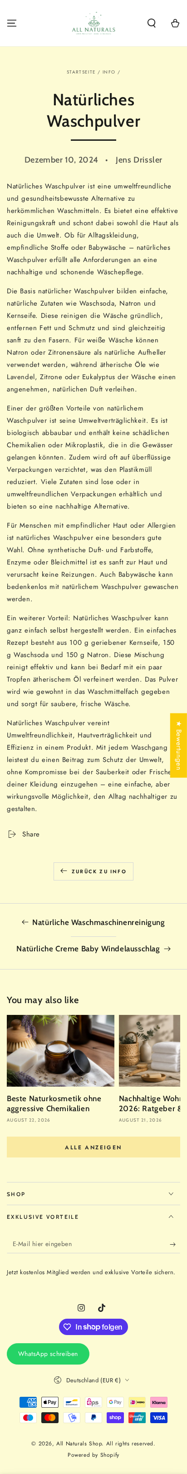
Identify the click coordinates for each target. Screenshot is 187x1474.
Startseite (81, 72)
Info (109, 72)
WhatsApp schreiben (48, 1353)
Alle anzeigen (93, 1147)
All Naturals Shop (79, 1443)
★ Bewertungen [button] (179, 746)
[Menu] (12, 23)
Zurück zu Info (99, 871)
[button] (151, 23)
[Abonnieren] (175, 1244)
